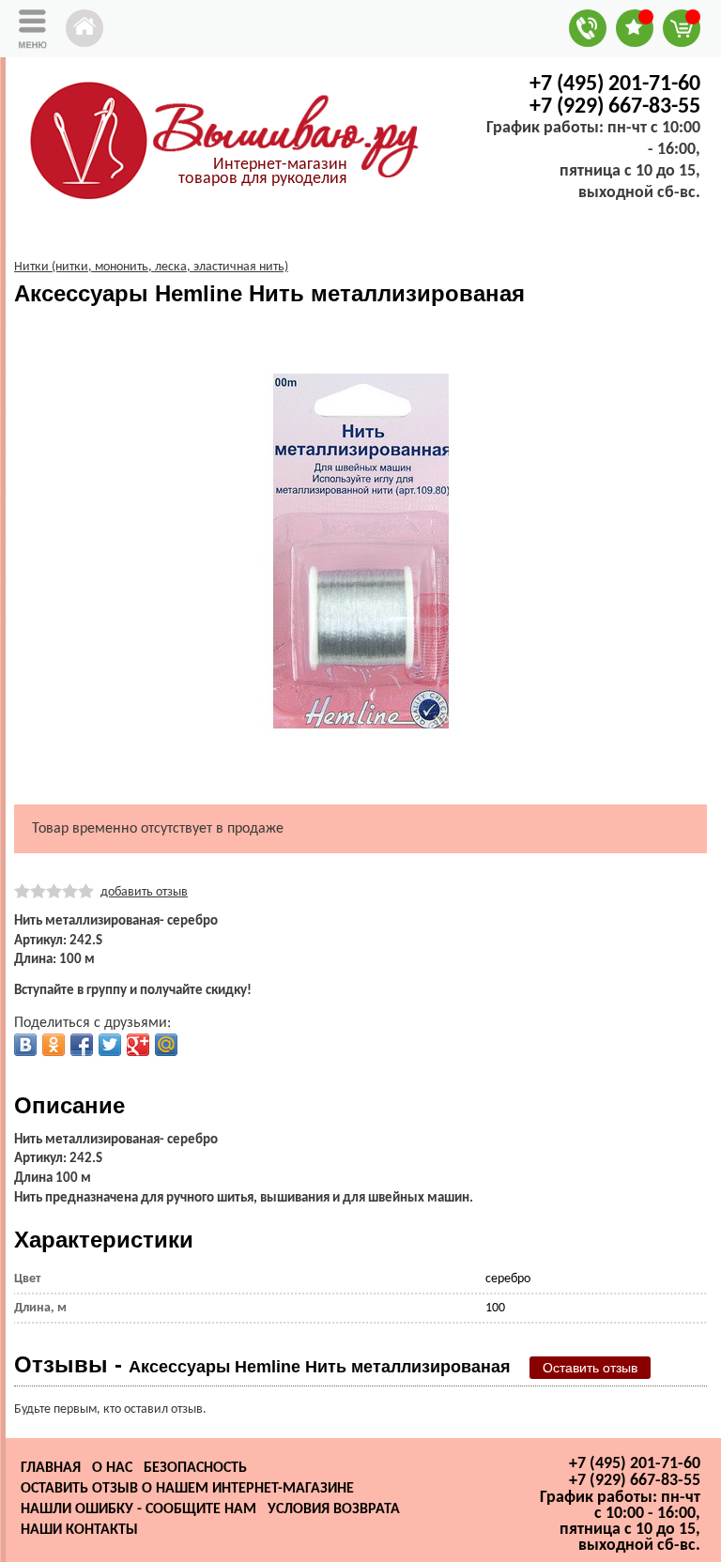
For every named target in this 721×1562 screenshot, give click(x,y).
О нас (112, 1468)
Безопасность (195, 1468)
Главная (51, 1468)
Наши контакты (79, 1530)
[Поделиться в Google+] (138, 1045)
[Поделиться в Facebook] (81, 1045)
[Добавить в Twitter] (110, 1045)
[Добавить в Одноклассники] (53, 1045)
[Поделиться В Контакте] (25, 1045)
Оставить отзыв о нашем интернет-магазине (187, 1488)
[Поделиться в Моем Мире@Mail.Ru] (166, 1045)
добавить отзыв (144, 892)
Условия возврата (334, 1509)
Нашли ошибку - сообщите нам (138, 1509)
